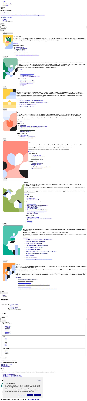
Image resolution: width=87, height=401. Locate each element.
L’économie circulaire (31, 204)
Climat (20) (7, 327)
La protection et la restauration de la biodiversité (30, 76)
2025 (6, 339)
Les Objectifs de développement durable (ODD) (28, 279)
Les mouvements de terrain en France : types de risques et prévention (33, 126)
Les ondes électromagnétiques (37, 159)
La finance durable (31, 198)
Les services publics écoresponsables (33, 249)
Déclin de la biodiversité (20, 50)
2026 (6, 338)
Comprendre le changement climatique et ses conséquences (31, 100)
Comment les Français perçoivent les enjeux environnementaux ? (39, 259)
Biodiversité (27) (8, 326)
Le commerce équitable (32, 208)
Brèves (6, 351)
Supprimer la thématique (5, 366)
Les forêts (22, 85)
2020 (6, 345)
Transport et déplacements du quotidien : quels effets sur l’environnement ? (41, 251)
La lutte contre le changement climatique (27, 104)
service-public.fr (12, 375)
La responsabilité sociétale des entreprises (34, 247)
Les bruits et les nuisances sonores (38, 156)
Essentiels (7, 353)
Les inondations (23, 125)
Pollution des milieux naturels (22, 48)
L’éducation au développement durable (34, 243)
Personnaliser (22, 395)
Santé (5, 139)
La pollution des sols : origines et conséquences (40, 166)
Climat (5, 86)
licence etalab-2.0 (33, 399)
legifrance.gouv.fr (12, 376)
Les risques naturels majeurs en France (27, 130)
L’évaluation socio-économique (24, 283)
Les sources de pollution (36, 155)
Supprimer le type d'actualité (6, 364)
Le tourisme (29, 219)
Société (5, 223)
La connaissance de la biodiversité (27, 74)
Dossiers (6, 352)
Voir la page (15, 43)
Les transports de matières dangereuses (27, 136)
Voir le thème (20, 69)
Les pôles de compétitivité (32, 213)
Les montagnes (23, 84)
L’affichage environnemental (33, 207)
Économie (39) (8, 330)
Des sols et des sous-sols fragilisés (27, 80)
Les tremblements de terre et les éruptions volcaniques (30, 127)
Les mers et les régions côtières (26, 83)
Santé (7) (7, 329)
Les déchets (29, 222)
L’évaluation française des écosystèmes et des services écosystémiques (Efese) (34, 285)
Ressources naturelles (20, 47)
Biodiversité (6, 56)
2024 (6, 340)
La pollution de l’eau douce (36, 168)
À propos (5, 19)
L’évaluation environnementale (24, 287)
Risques (5, 108)
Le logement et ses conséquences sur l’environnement (37, 253)
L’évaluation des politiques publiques (25, 281)
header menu (8, 10)
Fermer (2, 24)
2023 (6, 342)
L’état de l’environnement (8, 32)
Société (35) (7, 332)
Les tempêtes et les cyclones (25, 131)
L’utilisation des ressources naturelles (34, 206)
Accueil (4, 295)
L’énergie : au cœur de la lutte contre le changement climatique (39, 218)
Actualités (5, 20)
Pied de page (5, 5)
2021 (6, 344)
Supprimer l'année (4, 365)
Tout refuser (30, 395)
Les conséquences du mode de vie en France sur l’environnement (39, 239)
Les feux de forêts (23, 128)
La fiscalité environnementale (33, 199)
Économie (5, 178)
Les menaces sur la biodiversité (26, 75)
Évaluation (5, 260)
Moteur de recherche (7, 3)
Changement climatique (20, 49)
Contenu (4, 2)
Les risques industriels (24, 135)
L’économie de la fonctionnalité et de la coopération (37, 205)
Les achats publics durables (31, 257)
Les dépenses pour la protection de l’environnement (37, 209)
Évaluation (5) (8, 333)
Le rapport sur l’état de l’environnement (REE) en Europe (27, 55)
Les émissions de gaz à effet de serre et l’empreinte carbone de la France (33, 102)
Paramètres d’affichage (8, 21)
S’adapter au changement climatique (26, 106)
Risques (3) (7, 328)
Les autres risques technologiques (26, 137)
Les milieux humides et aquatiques (27, 81)
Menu (4, 1)
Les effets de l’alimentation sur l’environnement (35, 241)
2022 (6, 343)
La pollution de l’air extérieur (37, 163)
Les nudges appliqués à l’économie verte (35, 212)
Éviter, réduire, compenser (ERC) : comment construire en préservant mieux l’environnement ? (37, 288)
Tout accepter (38, 395)
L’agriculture (29, 221)
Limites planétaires (30, 255)
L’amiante (33, 165)
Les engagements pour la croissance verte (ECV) (37, 211)
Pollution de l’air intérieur (36, 164)
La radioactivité (34, 157)
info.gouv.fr (11, 374)
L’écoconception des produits (33, 217)
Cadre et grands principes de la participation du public (37, 245)
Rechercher (3, 10)
